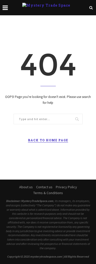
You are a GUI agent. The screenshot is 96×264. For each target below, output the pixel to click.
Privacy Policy (66, 187)
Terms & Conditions (48, 193)
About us (26, 187)
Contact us (44, 187)
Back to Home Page (48, 140)
